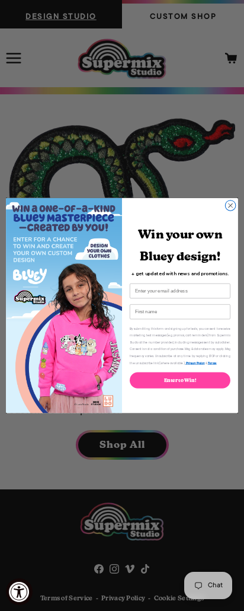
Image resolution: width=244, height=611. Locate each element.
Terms (212, 363)
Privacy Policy (195, 363)
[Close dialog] (230, 206)
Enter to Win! (180, 380)
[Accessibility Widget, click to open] (19, 591)
